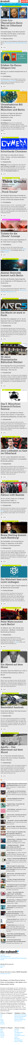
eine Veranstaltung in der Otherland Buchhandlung (15, 43)
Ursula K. (7, 252)
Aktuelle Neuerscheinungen (20, 1014)
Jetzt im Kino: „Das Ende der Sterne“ (17, 814)
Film (1, 1016)
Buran (2, 511)
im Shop (16, 642)
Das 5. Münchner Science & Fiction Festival (11, 406)
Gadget (2, 1021)
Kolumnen (2, 1024)
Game (1, 1019)
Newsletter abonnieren (5, 973)
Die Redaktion (7, 76)
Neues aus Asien (11, 919)
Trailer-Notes (11, 852)
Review (2, 1032)
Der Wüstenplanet (18, 1040)
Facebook (2, 966)
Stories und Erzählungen (20, 1019)
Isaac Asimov (17, 1034)
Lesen (4, 47)
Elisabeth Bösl (7, 120)
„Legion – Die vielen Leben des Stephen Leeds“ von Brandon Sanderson (15, 894)
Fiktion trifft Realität (12, 495)
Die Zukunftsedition (18, 1018)
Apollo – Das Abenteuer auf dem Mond (12, 750)
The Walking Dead (18, 1032)
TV (1, 1018)
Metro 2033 (17, 1038)
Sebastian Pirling (8, 38)
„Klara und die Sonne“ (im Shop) (8, 80)
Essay (1, 1031)
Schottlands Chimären (14, 151)
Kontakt (2, 959)
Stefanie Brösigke (8, 590)
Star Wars (16, 1029)
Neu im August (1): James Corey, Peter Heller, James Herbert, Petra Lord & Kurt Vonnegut (16, 868)
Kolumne (2, 1034)
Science (2, 1022)
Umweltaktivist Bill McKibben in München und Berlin (13, 107)
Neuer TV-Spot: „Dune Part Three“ (16, 826)
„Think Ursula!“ (9, 192)
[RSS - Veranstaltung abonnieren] (1, 780)
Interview (2, 1035)
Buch (1, 1014)
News (1, 1029)
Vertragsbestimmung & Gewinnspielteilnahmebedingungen (13, 958)
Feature (2, 1037)
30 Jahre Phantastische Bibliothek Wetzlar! (11, 360)
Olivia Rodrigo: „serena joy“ (14, 809)
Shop (24, 1)
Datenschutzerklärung (5, 956)
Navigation (19, 1)
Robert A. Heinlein (18, 1041)
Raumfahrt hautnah (12, 707)
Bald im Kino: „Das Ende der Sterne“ (16, 873)
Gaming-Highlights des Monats (15, 798)
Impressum (2, 955)
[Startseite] (5, 2)
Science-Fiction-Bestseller (20, 1016)
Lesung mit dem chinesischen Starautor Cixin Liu (14, 290)
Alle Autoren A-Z (18, 1021)
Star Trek (16, 1031)
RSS (1, 967)
